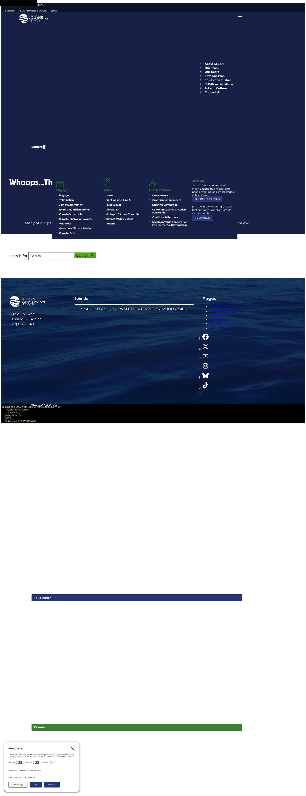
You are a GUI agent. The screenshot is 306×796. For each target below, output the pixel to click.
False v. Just (113, 204)
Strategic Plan (215, 76)
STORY (27, 421)
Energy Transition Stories (74, 209)
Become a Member (207, 198)
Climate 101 (112, 209)
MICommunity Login (32, 10)
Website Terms (12, 415)
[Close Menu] (240, 16)
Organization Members (166, 200)
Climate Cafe (67, 233)
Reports (110, 223)
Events (10, 10)
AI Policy (9, 418)
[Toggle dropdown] (41, 17)
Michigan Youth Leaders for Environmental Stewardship (169, 224)
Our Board (212, 72)
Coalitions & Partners (165, 217)
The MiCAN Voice (44, 405)
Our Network (160, 195)
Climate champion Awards (75, 218)
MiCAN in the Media (219, 84)
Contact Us (212, 92)
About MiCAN (214, 64)
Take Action (66, 200)
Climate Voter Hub (70, 214)
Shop (54, 10)
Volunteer (65, 223)
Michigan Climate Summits (122, 214)
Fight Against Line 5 (118, 200)
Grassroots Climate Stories (75, 228)
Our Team (212, 67)
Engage (64, 195)
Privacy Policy (12, 412)
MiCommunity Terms (16, 409)
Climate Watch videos (119, 218)
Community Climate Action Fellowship (169, 211)
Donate (39, 727)
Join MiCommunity (70, 204)
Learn (109, 195)
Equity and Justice (218, 80)
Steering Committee (164, 204)
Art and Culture (216, 88)
